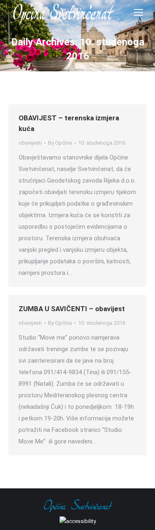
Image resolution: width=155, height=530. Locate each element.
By (60, 143)
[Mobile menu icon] (138, 12)
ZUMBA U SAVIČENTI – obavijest (72, 309)
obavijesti (30, 143)
